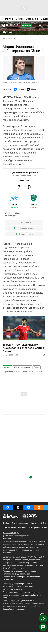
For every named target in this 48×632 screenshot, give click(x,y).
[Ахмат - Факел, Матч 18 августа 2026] (33, 207)
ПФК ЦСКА (28, 371)
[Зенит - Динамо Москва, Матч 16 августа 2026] (12, 207)
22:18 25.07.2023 (10, 39)
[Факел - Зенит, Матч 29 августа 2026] (17, 207)
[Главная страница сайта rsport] (16, 25)
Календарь (26, 222)
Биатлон (35, 523)
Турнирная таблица (26, 228)
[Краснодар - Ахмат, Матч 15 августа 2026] (32, 207)
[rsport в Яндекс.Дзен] (18, 507)
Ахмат (39, 371)
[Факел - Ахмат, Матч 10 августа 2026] (30, 207)
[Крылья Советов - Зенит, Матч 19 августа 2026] (14, 207)
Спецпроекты (9, 527)
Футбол (7, 367)
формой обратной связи (13, 609)
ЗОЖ (43, 523)
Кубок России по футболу (24, 172)
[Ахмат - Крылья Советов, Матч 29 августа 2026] (36, 207)
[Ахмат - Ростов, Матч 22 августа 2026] (35, 207)
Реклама (22, 527)
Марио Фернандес (22, 367)
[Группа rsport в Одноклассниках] (39, 507)
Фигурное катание (20, 523)
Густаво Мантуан (15, 213)
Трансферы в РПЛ (12, 371)
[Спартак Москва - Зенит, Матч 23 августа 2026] (15, 207)
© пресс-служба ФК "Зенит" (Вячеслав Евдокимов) (21, 82)
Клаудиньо (13, 216)
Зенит (36, 367)
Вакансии (7, 539)
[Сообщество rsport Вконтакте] (28, 507)
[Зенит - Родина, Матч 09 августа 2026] (11, 207)
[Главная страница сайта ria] (3, 25)
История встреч (26, 234)
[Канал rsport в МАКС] (8, 507)
